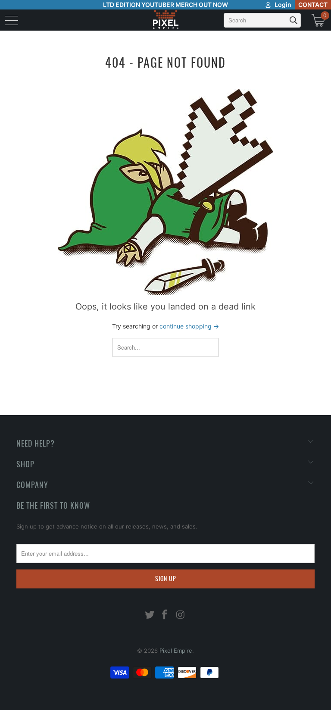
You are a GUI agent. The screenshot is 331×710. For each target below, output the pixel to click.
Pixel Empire (175, 650)
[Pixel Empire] (165, 20)
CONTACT (313, 4)
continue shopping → (189, 326)
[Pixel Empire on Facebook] (165, 615)
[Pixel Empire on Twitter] (149, 615)
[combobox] (262, 20)
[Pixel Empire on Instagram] (180, 615)
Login (283, 4)
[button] (29, 694)
